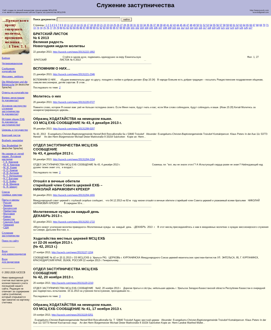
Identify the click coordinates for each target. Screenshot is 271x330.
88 (87, 28)
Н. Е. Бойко (9, 181)
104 (146, 28)
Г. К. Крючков (10, 162)
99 (124, 28)
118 (209, 28)
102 (137, 28)
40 (164, 25)
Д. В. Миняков (11, 184)
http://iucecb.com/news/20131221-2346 (74, 74)
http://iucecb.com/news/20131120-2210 (72, 283)
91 (97, 28)
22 (104, 25)
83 (71, 28)
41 (167, 25)
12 (71, 25)
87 (84, 28)
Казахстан (9, 219)
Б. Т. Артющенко (12, 175)
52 (204, 25)
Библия (6, 58)
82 (67, 28)
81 (64, 28)
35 (148, 25)
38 (158, 25)
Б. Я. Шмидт (10, 186)
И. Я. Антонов (11, 173)
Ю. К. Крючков (11, 164)
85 (77, 28)
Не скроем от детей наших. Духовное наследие (13, 156)
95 (111, 28)
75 (44, 28)
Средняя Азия (11, 222)
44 (177, 25)
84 (74, 28)
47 (187, 25)
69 (260, 25)
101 (133, 28)
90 (94, 28)
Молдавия (9, 213)
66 (250, 25)
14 (78, 25)
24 (111, 25)
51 (201, 25)
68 (257, 25)
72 (34, 28)
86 (81, 28)
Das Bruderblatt (10, 145)
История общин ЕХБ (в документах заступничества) (13, 122)
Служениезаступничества (10, 234)
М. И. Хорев (10, 167)
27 (121, 25)
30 (131, 25)
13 (75, 25)
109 (169, 28)
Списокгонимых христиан (12, 193)
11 (68, 25)
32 (138, 25)
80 (61, 28)
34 (144, 25)
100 (128, 28)
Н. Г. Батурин (10, 178)
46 (184, 25)
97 (117, 28)
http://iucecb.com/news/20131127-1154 (72, 252)
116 (200, 28)
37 (154, 25)
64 (244, 25)
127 (250, 28)
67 (254, 25)
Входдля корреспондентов (14, 252)
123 (232, 28)
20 (98, 25)
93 (104, 28)
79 (57, 28)
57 (221, 25)
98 (120, 28)
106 (156, 28)
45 (181, 25)
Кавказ (7, 216)
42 (171, 25)
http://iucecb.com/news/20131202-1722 (74, 221)
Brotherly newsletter (12, 140)
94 (107, 28)
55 (214, 25)
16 (85, 25)
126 (246, 28)
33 (141, 25)
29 (128, 25)
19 (94, 25)
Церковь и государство (15, 130)
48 (191, 25)
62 (237, 25)
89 (91, 28)
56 (217, 25)
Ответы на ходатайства (15, 92)
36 (151, 25)
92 (101, 28)
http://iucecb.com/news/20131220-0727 (74, 102)
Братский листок (11, 135)
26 (118, 25)
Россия (7, 202)
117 (205, 28)
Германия (8, 224)
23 (108, 25)
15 (81, 25)
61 (234, 25)
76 (47, 28)
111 (178, 28)
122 (227, 28)
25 (114, 25)
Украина (7, 205)
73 (38, 28)
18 (91, 25)
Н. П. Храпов (10, 170)
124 (237, 28)
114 (191, 28)
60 (231, 25)
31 (134, 25)
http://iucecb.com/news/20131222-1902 (74, 51)
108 (165, 28)
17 (88, 25)
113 (187, 28)
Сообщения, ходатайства (9, 70)
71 (267, 25)
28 (124, 25)
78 (54, 28)
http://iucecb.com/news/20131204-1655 (74, 195)
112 (183, 28)
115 (196, 28)
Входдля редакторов (11, 260)
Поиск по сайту (10, 240)
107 (160, 28)
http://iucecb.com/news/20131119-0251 (72, 314)
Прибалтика (9, 211)
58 (224, 25)
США (6, 227)
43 (174, 25)
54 (211, 25)
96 (114, 28)
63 (240, 25)
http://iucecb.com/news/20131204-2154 (74, 159)
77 (51, 28)
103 (142, 28)
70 (264, 25)
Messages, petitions (12, 76)
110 (174, 28)
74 (41, 28)
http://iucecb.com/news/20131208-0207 (74, 128)
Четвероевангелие (12, 63)
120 (218, 28)
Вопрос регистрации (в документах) (13, 99)
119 (214, 28)
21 (101, 25)
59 (227, 25)
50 (197, 25)
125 (241, 28)
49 (194, 25)
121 (223, 28)
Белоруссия (10, 208)
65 (247, 25)
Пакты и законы (10, 200)
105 (151, 28)
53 (207, 25)
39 (161, 25)
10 (65, 25)
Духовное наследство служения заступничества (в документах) (14, 109)
